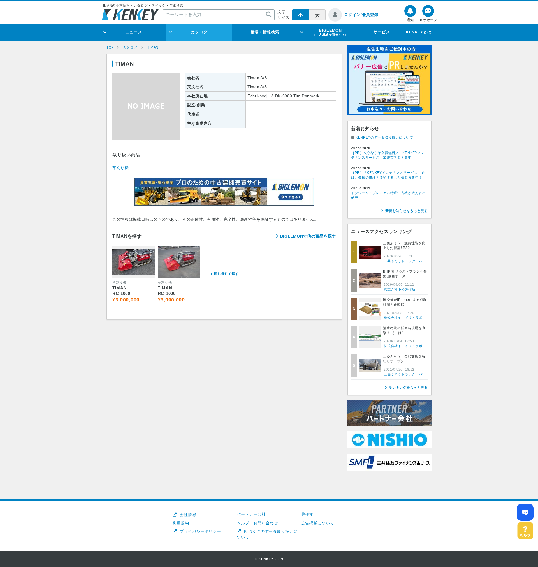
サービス (382, 32)
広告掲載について (317, 523)
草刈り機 (120, 167)
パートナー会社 (251, 514)
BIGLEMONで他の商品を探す (308, 236)
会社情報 (187, 514)
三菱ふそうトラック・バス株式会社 (412, 261)
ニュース (134, 32)
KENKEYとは (419, 32)
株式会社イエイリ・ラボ (403, 318)
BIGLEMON (330, 32)
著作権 (307, 514)
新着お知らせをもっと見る (406, 211)
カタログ (199, 32)
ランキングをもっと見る (408, 387)
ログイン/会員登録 (361, 14)
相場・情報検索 (265, 32)
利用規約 (181, 523)
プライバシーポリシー (199, 531)
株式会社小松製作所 (399, 289)
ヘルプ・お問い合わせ (257, 523)
